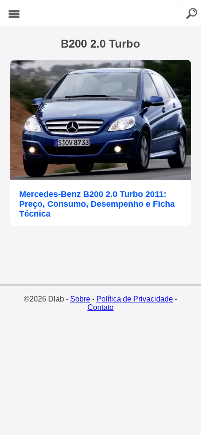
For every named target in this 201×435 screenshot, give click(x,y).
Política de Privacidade (134, 299)
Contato (100, 307)
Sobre (80, 299)
